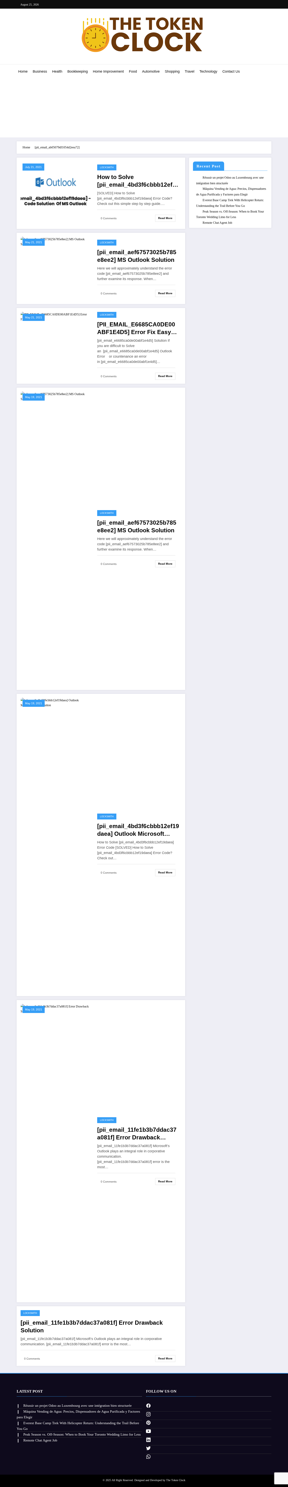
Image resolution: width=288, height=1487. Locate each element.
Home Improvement (108, 71)
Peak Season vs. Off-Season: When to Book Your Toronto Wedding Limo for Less (82, 1434)
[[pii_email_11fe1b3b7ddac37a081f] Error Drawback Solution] (56, 1150)
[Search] (267, 72)
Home (23, 71)
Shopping (172, 71)
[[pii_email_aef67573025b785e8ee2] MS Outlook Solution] (56, 241)
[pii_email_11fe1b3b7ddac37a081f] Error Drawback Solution (137, 1133)
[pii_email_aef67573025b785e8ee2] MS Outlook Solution (136, 256)
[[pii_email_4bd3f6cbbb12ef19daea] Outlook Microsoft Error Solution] (56, 844)
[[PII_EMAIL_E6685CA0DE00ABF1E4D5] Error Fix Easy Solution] (56, 316)
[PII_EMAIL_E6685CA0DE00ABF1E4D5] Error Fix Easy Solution (136, 328)
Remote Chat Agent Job (217, 222)
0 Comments (109, 218)
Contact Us (231, 71)
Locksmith (107, 167)
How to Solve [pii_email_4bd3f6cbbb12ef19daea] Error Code (138, 181)
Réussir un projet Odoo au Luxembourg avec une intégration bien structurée (77, 1406)
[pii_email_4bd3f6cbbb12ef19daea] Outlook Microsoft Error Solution (138, 830)
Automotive (151, 71)
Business (40, 71)
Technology (208, 71)
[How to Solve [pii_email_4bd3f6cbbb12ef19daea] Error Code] (56, 193)
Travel (189, 71)
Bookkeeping (77, 71)
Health (57, 71)
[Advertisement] (144, 106)
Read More (165, 218)
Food (133, 71)
